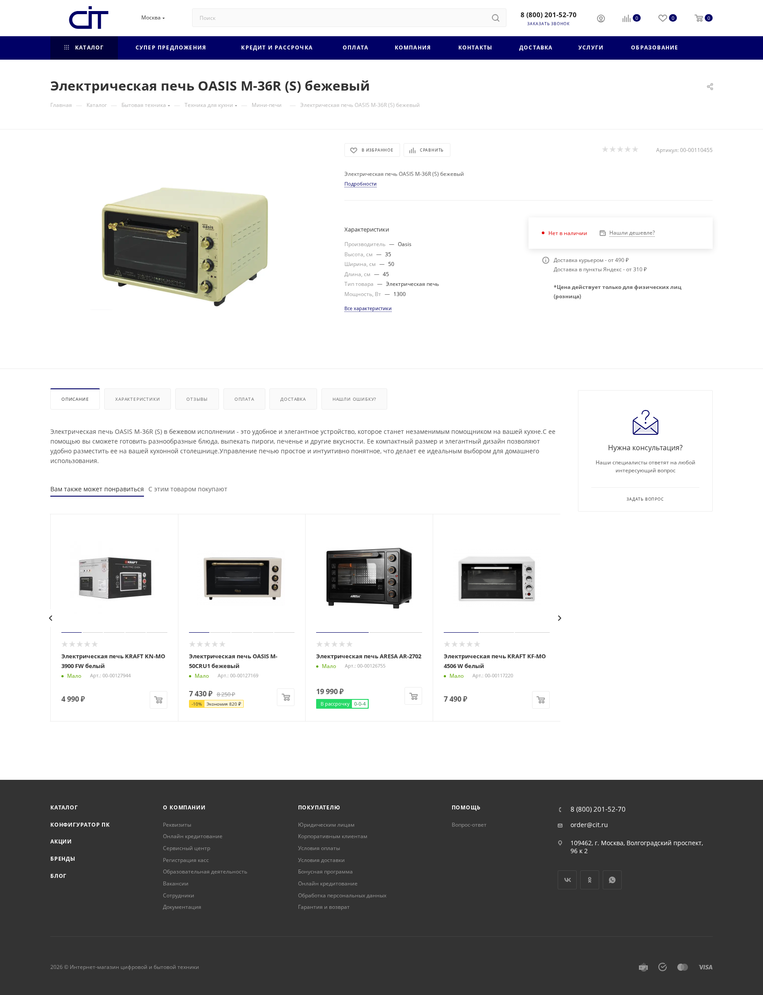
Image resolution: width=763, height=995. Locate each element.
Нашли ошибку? (354, 399)
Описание (75, 399)
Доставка (293, 399)
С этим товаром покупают (187, 489)
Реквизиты (177, 824)
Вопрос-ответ (469, 824)
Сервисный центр (186, 848)
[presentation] (51, 618)
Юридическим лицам (326, 824)
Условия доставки (321, 860)
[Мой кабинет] (601, 19)
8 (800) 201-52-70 (549, 14)
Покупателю (319, 807)
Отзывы (197, 399)
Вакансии (176, 883)
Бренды (63, 858)
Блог (58, 876)
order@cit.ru (589, 825)
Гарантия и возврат (324, 907)
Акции (61, 841)
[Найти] (495, 17)
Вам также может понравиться (97, 489)
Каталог (64, 807)
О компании (184, 807)
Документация (182, 907)
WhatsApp (612, 879)
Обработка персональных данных (342, 895)
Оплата (244, 399)
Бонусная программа (325, 871)
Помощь (466, 807)
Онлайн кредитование (193, 836)
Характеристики (137, 399)
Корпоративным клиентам (332, 836)
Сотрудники (178, 895)
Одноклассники (589, 879)
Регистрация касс (186, 860)
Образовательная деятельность (205, 871)
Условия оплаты (319, 848)
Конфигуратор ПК (80, 824)
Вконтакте (567, 879)
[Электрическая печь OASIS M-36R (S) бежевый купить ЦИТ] (189, 242)
